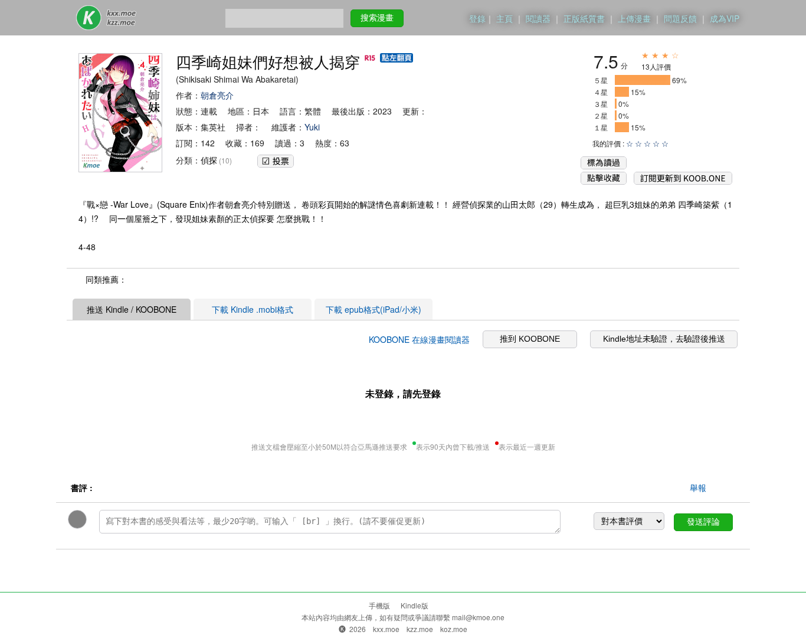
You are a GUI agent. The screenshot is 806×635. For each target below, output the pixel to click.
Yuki (312, 127)
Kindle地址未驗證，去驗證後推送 (664, 338)
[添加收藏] (604, 181)
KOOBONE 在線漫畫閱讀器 (419, 339)
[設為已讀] (604, 166)
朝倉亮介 (217, 95)
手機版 (379, 605)
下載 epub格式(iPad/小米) (373, 309)
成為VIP (724, 18)
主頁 (504, 18)
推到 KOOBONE (530, 338)
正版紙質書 (584, 18)
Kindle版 (414, 605)
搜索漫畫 (377, 17)
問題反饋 (680, 18)
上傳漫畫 (634, 18)
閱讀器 (538, 18)
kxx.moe (386, 629)
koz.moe (453, 629)
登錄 (477, 18)
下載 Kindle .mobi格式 (252, 309)
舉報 (698, 487)
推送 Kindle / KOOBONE (131, 309)
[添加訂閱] (683, 181)
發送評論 (703, 521)
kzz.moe (420, 629)
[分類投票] (275, 159)
